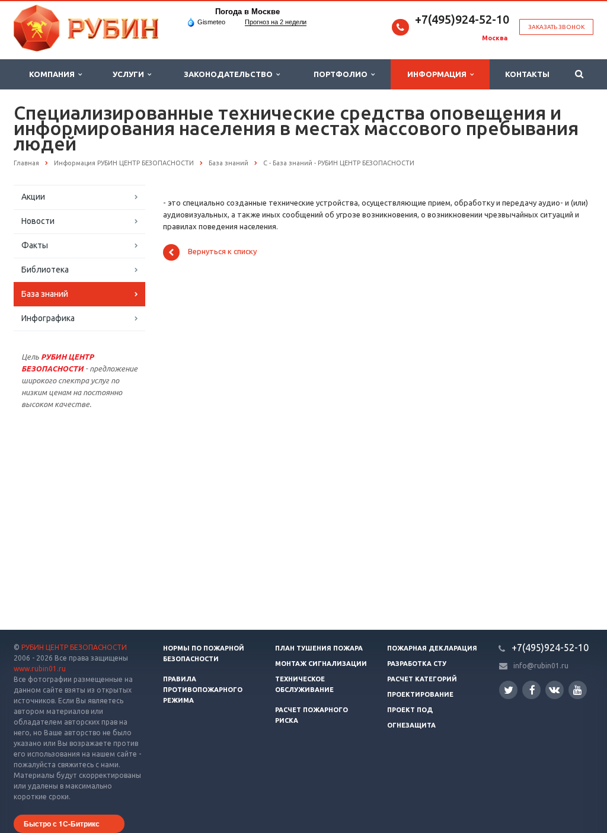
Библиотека (45, 269)
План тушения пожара (319, 648)
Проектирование (420, 694)
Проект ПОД (410, 709)
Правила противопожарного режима (202, 689)
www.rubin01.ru (40, 668)
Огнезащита (411, 725)
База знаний (44, 294)
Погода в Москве (247, 11)
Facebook (531, 690)
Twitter (508, 690)
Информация (438, 74)
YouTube (577, 690)
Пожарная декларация (432, 648)
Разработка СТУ (416, 663)
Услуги (130, 74)
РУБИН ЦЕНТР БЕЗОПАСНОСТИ (74, 647)
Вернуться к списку (222, 252)
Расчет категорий (422, 679)
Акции (33, 196)
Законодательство (230, 74)
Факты (34, 245)
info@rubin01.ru (540, 665)
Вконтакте (554, 690)
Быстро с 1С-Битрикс (62, 823)
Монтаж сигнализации (321, 663)
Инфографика (48, 318)
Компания (53, 74)
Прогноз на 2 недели (275, 21)
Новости (38, 221)
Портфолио (342, 74)
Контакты (527, 74)
